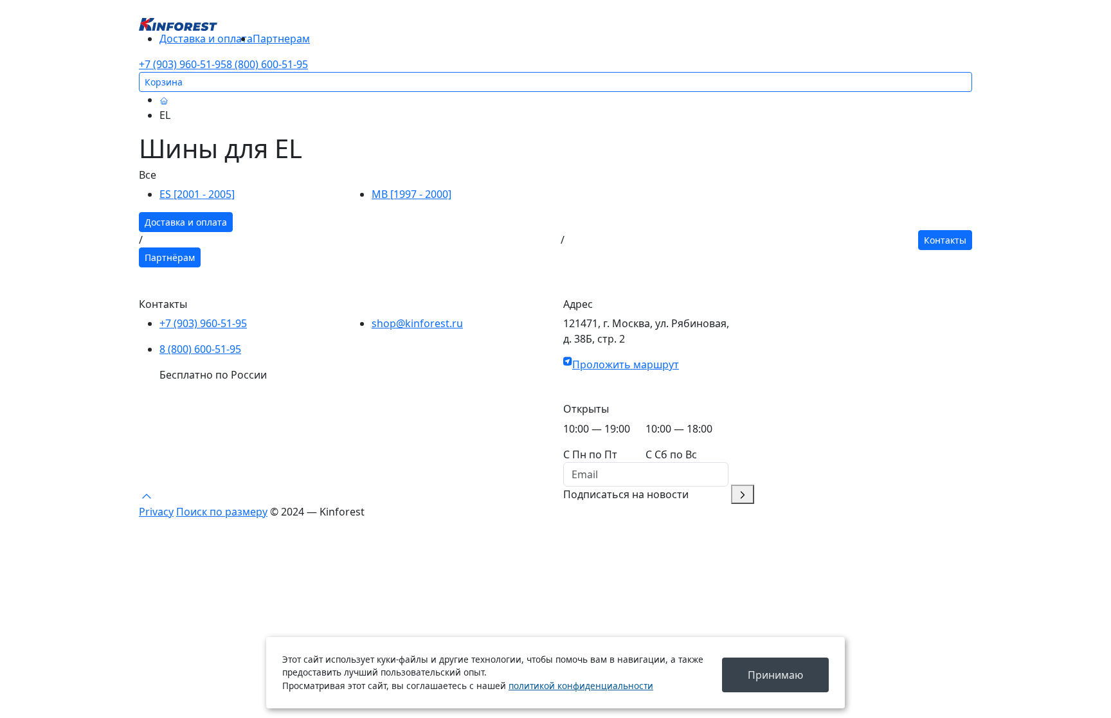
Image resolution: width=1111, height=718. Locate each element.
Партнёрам (170, 257)
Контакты (945, 240)
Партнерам (281, 38)
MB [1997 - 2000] (411, 194)
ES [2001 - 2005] (197, 194)
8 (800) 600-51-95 (267, 64)
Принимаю (775, 675)
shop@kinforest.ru (417, 323)
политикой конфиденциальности (581, 685)
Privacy (156, 512)
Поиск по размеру (221, 512)
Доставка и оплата (206, 38)
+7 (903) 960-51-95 (182, 64)
